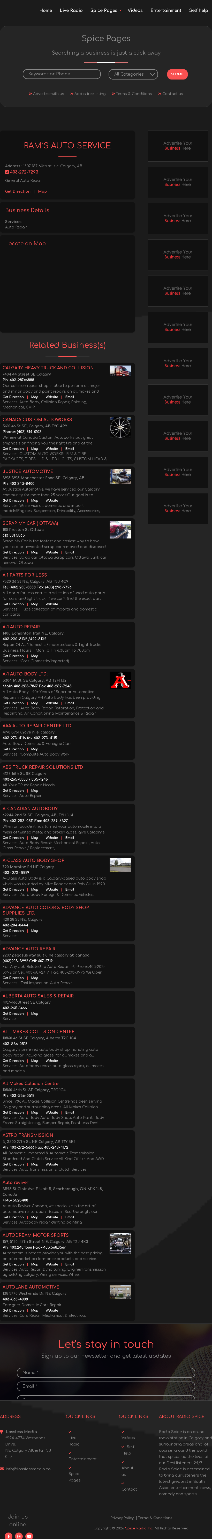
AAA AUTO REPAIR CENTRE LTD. (37, 726)
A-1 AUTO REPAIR (21, 627)
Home (45, 10)
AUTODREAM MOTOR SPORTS (36, 1235)
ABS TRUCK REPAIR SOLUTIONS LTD (43, 767)
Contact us (172, 94)
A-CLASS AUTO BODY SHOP (33, 860)
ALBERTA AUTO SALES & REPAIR (38, 996)
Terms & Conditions (133, 94)
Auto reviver (15, 1182)
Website (52, 397)
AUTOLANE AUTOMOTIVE (31, 1287)
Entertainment (165, 10)
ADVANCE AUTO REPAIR (29, 949)
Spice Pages (103, 10)
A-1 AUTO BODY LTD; (25, 674)
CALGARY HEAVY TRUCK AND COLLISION (48, 368)
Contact (129, 1489)
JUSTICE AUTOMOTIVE (28, 471)
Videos (135, 10)
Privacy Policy (122, 1518)
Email (69, 397)
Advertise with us (48, 94)
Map (42, 191)
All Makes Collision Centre (30, 1083)
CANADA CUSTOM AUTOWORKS (37, 420)
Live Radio (71, 10)
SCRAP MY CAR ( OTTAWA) (30, 523)
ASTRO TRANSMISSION (28, 1135)
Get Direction (18, 191)
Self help (198, 10)
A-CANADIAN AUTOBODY (30, 809)
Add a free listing (89, 94)
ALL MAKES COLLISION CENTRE (39, 1032)
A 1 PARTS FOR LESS (25, 575)
